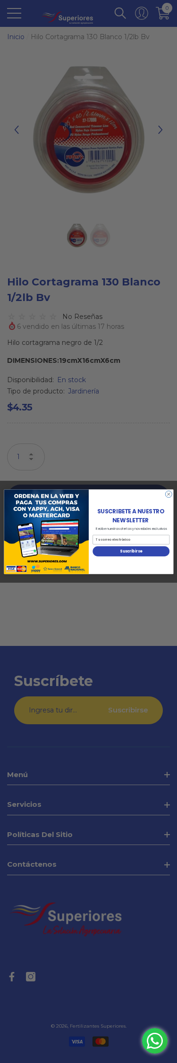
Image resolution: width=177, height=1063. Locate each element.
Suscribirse (131, 550)
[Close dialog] (168, 494)
